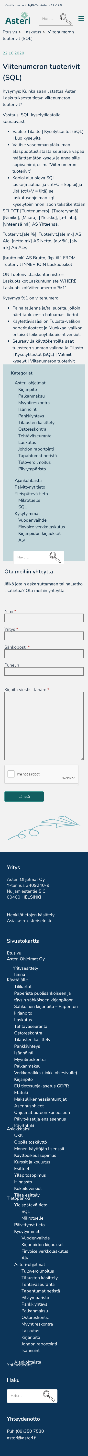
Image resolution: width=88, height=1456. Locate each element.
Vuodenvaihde (32, 520)
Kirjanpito (27, 389)
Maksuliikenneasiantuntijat (40, 1099)
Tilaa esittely (27, 1195)
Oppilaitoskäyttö (30, 1142)
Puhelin (11, 665)
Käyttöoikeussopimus (35, 1155)
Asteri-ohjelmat (30, 383)
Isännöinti (27, 409)
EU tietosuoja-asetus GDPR (41, 1086)
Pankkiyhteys (31, 416)
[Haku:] (56, 19)
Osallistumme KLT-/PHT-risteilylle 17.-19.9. (34, 5)
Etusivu (10, 32)
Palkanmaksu (31, 396)
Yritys (11, 629)
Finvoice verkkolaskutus (41, 527)
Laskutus (27, 442)
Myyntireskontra (34, 403)
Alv (21, 540)
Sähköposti (17, 647)
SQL (22, 507)
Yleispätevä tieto (31, 494)
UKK (18, 1135)
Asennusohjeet (29, 1106)
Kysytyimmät (27, 513)
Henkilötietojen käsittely (31, 915)
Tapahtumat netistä (37, 456)
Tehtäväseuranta (35, 436)
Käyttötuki (24, 1126)
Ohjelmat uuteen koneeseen (42, 1112)
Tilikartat (23, 987)
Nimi (10, 611)
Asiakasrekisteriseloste (30, 921)
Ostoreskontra (32, 429)
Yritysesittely (25, 968)
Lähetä (24, 796)
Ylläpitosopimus (30, 1175)
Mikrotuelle (29, 500)
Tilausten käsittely (36, 422)
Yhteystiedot (19, 1365)
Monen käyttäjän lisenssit (39, 1149)
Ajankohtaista (28, 480)
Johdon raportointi (36, 449)
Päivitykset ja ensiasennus (40, 1119)
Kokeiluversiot (28, 1188)
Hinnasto (23, 1182)
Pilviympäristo (32, 469)
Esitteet (21, 1169)
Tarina (19, 974)
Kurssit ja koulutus (32, 1162)
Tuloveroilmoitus (34, 462)
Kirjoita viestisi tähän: (26, 689)
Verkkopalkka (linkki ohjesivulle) (45, 1073)
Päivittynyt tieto (30, 487)
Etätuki (21, 1092)
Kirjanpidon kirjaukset (39, 533)
